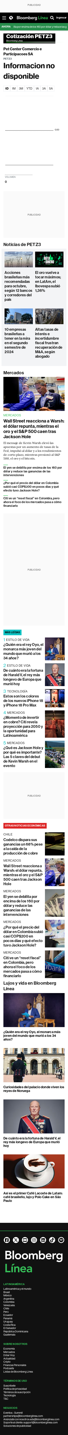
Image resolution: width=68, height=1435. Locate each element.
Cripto (7, 1361)
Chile (6, 1308)
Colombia (8, 1301)
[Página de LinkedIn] (43, 1240)
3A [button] (44, 88)
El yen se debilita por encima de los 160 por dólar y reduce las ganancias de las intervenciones (32, 471)
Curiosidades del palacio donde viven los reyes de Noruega (33, 1089)
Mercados (13, 372)
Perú (5, 1311)
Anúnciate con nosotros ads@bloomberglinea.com (31, 1419)
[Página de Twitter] (16, 1240)
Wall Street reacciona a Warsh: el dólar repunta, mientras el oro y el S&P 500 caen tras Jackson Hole (33, 428)
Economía (9, 1348)
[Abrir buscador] (52, 17)
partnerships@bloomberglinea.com (23, 1415)
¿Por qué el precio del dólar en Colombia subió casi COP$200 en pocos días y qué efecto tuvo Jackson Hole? (31, 486)
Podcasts (8, 1368)
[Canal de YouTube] (25, 1240)
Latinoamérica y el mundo (17, 1288)
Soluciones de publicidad (17, 1425)
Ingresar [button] (61, 17)
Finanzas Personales (14, 1365)
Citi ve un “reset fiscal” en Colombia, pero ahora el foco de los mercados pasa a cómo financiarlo (32, 502)
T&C (5, 1398)
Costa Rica (9, 1324)
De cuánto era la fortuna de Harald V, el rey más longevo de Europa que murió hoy (23, 677)
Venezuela (9, 1305)
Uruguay (8, 1321)
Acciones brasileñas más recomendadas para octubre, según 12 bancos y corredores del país (18, 286)
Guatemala (9, 1334)
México (7, 1295)
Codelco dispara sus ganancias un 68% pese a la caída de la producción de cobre (23, 846)
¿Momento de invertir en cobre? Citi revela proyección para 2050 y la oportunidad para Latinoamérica (23, 726)
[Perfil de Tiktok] (52, 1240)
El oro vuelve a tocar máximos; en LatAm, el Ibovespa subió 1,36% (48, 281)
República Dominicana (15, 1331)
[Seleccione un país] (11, 18)
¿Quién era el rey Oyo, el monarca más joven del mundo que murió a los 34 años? (23, 651)
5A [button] (51, 88)
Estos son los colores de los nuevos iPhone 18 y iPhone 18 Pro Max (23, 700)
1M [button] (13, 88)
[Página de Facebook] (7, 1240)
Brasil (6, 1292)
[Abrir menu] (4, 17)
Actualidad (9, 1358)
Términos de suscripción (16, 1392)
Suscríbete (9, 1385)
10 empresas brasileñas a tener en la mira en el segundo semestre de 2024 (17, 340)
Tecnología (9, 1395)
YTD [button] (29, 88)
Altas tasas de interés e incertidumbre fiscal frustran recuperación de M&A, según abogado (49, 343)
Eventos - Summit (13, 1412)
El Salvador (9, 1328)
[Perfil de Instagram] (34, 1240)
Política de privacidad (15, 1388)
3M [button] (21, 88)
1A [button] (37, 88)
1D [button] (6, 88)
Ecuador (8, 1314)
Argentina (8, 1298)
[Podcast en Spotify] (61, 1240)
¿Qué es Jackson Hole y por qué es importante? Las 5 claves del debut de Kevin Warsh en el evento (23, 757)
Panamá (7, 1318)
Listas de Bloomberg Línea (18, 1371)
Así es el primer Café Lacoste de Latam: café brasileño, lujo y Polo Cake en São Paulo (33, 1197)
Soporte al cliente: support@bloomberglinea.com (30, 1422)
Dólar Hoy (9, 1355)
